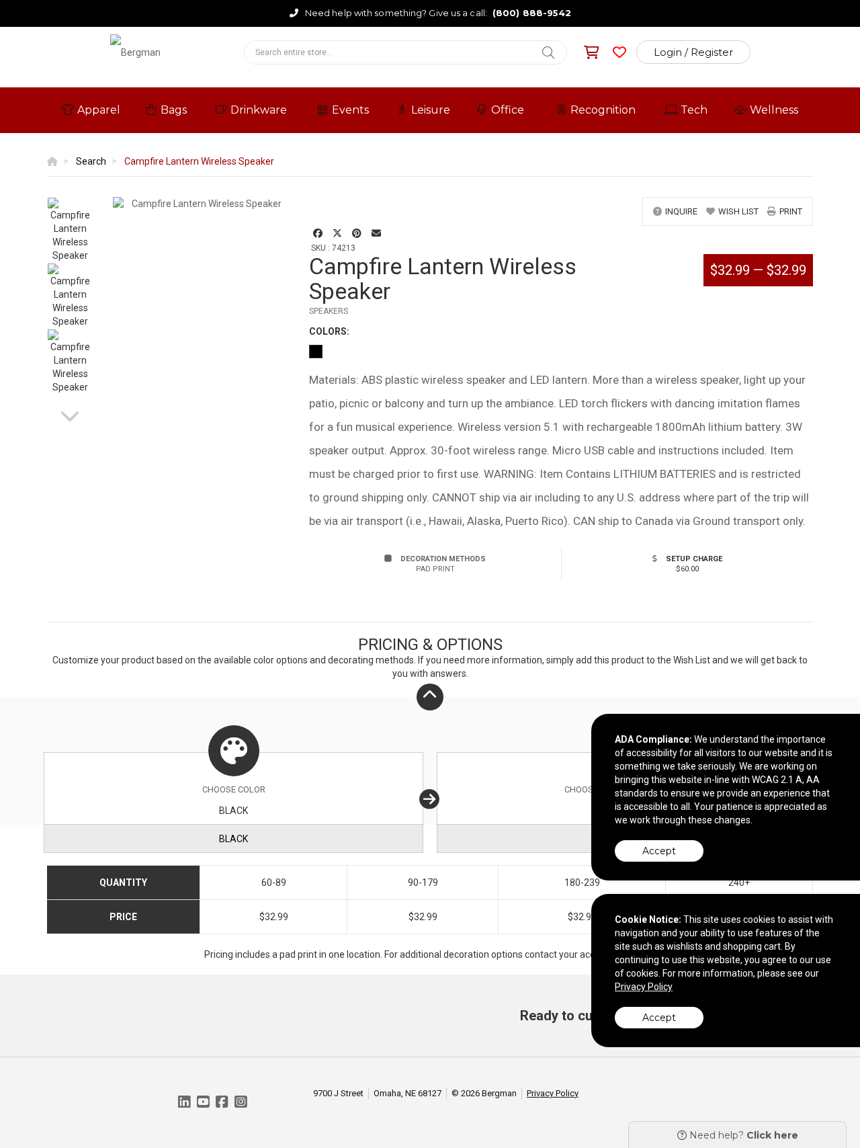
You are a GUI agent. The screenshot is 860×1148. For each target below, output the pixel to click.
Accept (659, 851)
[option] (70, 230)
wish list (738, 211)
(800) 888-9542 (531, 12)
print (790, 211)
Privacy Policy (552, 1093)
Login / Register (693, 52)
